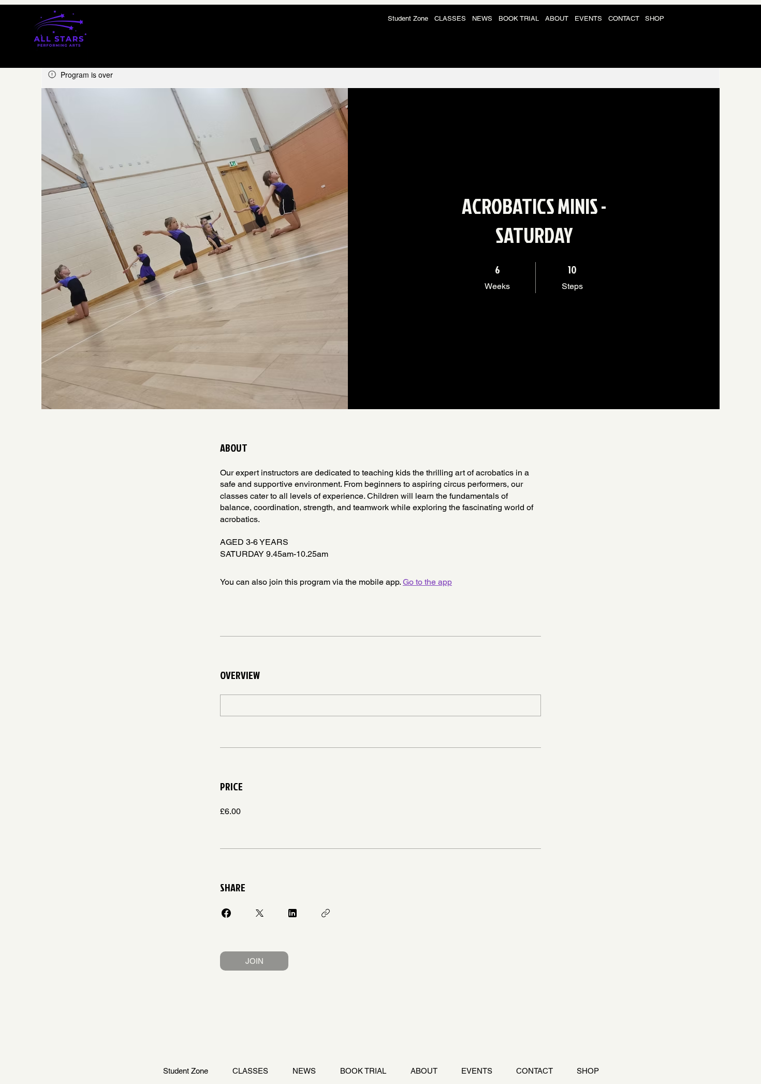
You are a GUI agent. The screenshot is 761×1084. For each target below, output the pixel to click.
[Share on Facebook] (226, 913)
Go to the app (427, 582)
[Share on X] (259, 913)
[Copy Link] (325, 913)
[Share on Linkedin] (292, 913)
